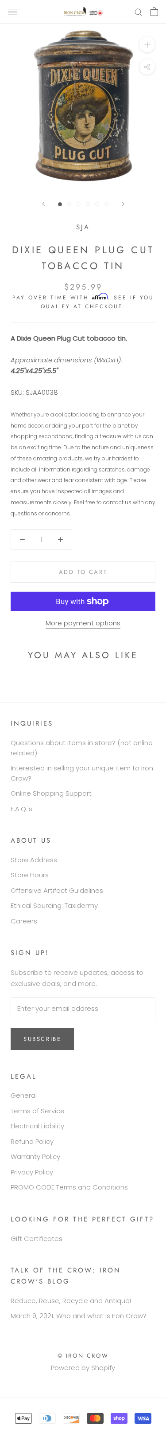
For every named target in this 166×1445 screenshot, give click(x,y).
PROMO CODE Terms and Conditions (69, 1187)
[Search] (139, 12)
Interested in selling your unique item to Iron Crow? (82, 773)
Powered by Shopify (83, 1367)
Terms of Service (38, 1110)
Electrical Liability (37, 1126)
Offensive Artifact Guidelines (57, 890)
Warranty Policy (35, 1156)
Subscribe (42, 1039)
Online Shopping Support (51, 793)
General (24, 1095)
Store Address (34, 859)
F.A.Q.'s (21, 808)
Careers (24, 921)
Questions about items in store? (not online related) (82, 748)
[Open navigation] (12, 11)
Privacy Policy (32, 1172)
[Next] (123, 204)
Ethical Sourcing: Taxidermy (54, 905)
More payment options (83, 623)
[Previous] (43, 204)
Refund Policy (32, 1141)
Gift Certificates (36, 1238)
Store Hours (30, 875)
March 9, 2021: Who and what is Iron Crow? (79, 1315)
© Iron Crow (83, 1355)
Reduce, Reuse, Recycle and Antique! (71, 1300)
